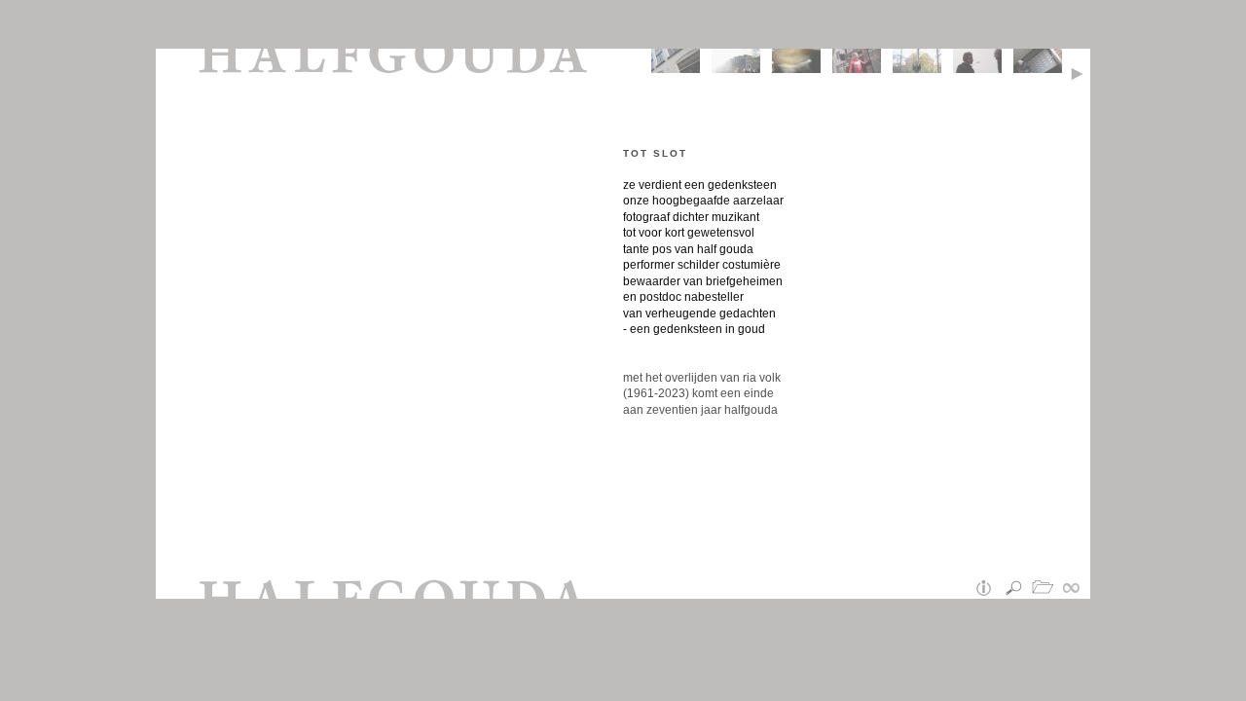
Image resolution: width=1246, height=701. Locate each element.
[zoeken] (1017, 589)
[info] (988, 589)
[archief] (1046, 589)
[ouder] (1080, 70)
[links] (1075, 589)
